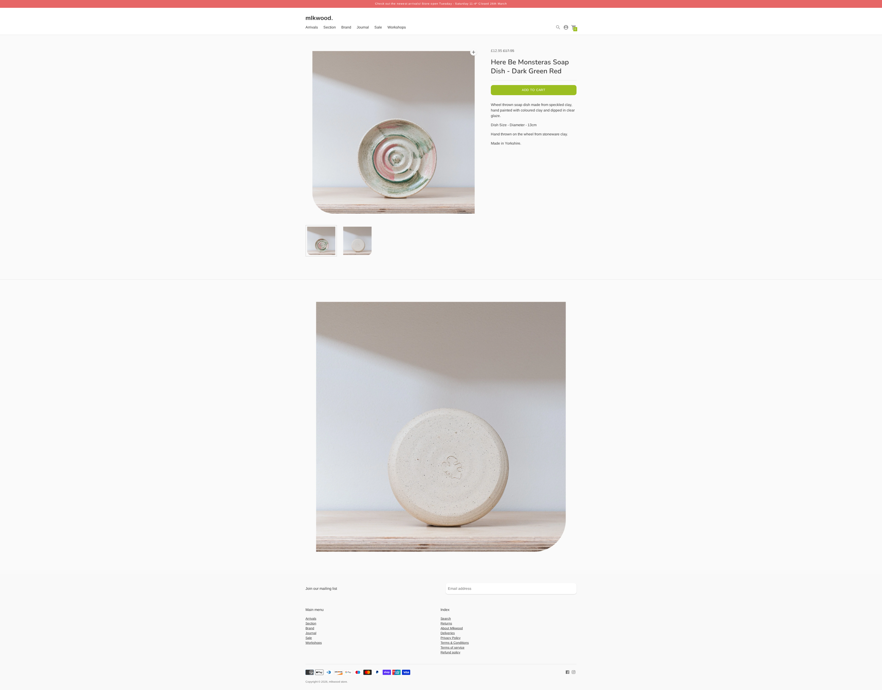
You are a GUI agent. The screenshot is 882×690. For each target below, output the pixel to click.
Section (329, 27)
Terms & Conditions (455, 642)
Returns (446, 623)
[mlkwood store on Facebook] (567, 672)
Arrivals (311, 27)
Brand (346, 27)
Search (446, 618)
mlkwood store (338, 681)
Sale (378, 27)
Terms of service (452, 647)
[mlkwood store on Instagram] (573, 672)
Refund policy (450, 652)
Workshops (396, 27)
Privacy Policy (451, 638)
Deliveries (448, 633)
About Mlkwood (452, 628)
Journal (363, 27)
